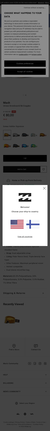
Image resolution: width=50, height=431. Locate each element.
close (44, 188)
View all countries (25, 236)
